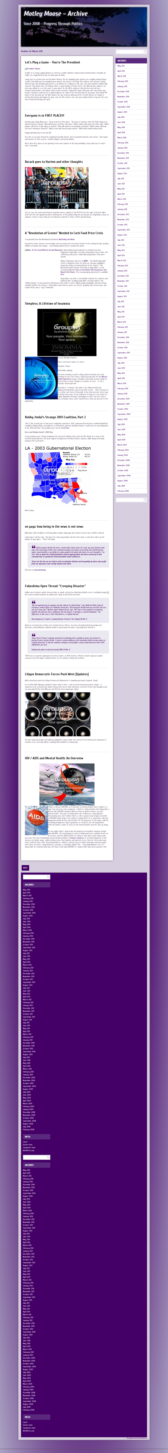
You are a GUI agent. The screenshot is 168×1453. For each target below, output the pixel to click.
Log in (25, 1142)
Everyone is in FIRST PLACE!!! (44, 116)
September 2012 (123, 230)
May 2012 (121, 250)
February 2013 (122, 204)
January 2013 (122, 209)
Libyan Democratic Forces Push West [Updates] (57, 674)
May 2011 (120, 312)
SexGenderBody (39, 570)
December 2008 (123, 460)
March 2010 (121, 383)
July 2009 (121, 424)
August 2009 (122, 419)
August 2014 (122, 112)
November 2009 (123, 404)
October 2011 (122, 286)
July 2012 (120, 240)
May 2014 (121, 127)
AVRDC (86, 261)
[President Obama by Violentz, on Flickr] (32, 69)
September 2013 (123, 168)
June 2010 (121, 368)
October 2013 (122, 163)
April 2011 (120, 317)
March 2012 (121, 260)
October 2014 (122, 102)
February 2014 (122, 143)
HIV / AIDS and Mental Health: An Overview (54, 758)
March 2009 (122, 445)
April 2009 (121, 440)
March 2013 (121, 199)
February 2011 (122, 327)
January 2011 (122, 332)
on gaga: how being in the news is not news (54, 527)
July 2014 (120, 117)
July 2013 (120, 179)
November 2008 (123, 465)
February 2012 (122, 266)
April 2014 (121, 132)
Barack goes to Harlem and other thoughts (54, 162)
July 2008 (121, 486)
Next (25, 868)
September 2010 (123, 353)
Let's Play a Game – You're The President (52, 62)
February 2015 (122, 81)
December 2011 (123, 276)
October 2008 (122, 470)
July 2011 (120, 301)
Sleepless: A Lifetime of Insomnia (47, 304)
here (62, 274)
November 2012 (123, 220)
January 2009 (122, 455)
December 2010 (123, 337)
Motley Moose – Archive (55, 13)
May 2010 (121, 373)
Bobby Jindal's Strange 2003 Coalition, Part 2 (55, 417)
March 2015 (121, 76)
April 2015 (121, 71)
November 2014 (123, 97)
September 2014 (123, 107)
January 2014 (122, 148)
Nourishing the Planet (67, 239)
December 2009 (123, 399)
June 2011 (120, 307)
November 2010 (123, 342)
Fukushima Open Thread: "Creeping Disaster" (55, 586)
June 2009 (121, 429)
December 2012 (123, 214)
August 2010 (122, 358)
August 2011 (122, 296)
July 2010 (120, 363)
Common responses (76, 838)
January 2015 (122, 86)
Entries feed (27, 1145)
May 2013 (121, 189)
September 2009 (123, 414)
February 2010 (122, 389)
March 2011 (121, 322)
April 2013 (121, 194)
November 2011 (123, 281)
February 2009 (123, 450)
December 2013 (123, 153)
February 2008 (123, 491)
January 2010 (122, 394)
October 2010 (122, 348)
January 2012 (122, 271)
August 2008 (122, 481)
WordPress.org (28, 1150)
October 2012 (122, 225)
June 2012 (121, 245)
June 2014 (121, 122)
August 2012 (122, 235)
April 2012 (121, 255)
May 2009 (121, 435)
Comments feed (29, 1148)
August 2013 (122, 173)
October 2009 (122, 409)
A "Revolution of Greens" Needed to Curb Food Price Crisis (64, 233)
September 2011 (123, 291)
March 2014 (121, 138)
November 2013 (123, 158)
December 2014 (123, 91)
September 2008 (123, 476)
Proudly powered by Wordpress (137, 1438)
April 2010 (121, 378)
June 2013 (121, 184)
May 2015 (121, 66)
